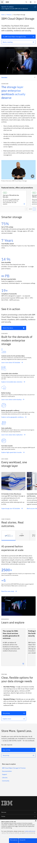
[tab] (8, 535)
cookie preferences (30, 831)
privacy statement (27, 834)
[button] (30, 2)
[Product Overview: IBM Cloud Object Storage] (18, 171)
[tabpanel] (18, 578)
